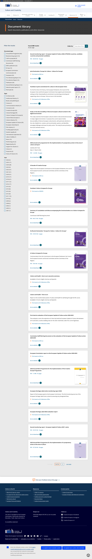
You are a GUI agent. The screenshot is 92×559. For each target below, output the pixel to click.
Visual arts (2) (9, 151)
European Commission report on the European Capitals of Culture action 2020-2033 (53, 353)
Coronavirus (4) (10, 108)
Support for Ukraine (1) (12, 146)
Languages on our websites (28, 539)
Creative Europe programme (13, 496)
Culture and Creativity (11, 511)
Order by (70, 46)
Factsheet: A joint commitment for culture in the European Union (48, 86)
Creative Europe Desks (67, 492)
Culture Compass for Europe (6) (14, 115)
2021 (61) (8, 172)
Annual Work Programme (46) (14, 53)
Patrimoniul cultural (11, 499)
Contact (46, 536)
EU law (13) (9, 68)
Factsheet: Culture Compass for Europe (41, 188)
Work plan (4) (9, 90)
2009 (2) (8, 201)
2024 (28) (8, 165)
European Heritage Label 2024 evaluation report (44, 411)
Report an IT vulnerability (11, 539)
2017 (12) (8, 181)
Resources (20, 19)
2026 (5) (8, 160)
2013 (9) (8, 191)
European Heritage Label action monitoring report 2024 (46, 391)
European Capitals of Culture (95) (14, 122)
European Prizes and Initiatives (14, 501)
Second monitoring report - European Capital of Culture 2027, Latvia (49, 427)
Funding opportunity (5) (12, 129)
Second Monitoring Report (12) (14, 85)
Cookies (39, 539)
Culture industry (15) (11, 120)
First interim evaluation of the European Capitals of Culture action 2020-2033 (52, 315)
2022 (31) (8, 169)
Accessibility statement (11, 522)
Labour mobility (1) (11, 137)
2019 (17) (8, 177)
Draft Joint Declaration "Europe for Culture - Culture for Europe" (48, 231)
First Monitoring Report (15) (13, 77)
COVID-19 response (39, 492)
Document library (38, 499)
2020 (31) (8, 174)
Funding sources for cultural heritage (42, 496)
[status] (45, 46)
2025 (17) (8, 162)
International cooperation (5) (13, 134)
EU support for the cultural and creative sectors (17, 494)
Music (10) (9, 139)
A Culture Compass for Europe (38, 253)
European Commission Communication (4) (12, 72)
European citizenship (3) (12, 125)
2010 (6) (8, 198)
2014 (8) (8, 189)
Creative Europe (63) (11, 110)
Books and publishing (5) (12, 101)
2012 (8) (8, 194)
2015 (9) (8, 186)
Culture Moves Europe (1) (13, 117)
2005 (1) (8, 208)
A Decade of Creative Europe (38, 165)
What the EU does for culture (13, 492)
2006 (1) (8, 206)
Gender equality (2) (11, 132)
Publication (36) (10, 82)
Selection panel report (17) (13, 87)
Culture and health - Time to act (39, 294)
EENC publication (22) (11, 65)
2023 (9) (8, 167)
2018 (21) (8, 179)
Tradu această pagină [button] (81, 5)
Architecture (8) (10, 96)
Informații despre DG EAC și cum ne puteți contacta (44, 515)
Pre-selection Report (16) (12, 80)
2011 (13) (8, 196)
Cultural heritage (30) (11, 113)
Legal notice (56, 539)
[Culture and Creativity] (13, 5)
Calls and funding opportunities (41, 494)
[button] (76, 6)
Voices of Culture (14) (11, 154)
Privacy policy (47, 539)
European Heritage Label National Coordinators (73, 494)
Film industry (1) (10, 127)
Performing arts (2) (11, 142)
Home (8, 15)
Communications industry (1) (13, 105)
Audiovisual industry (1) (12, 98)
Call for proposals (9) (11, 58)
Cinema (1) (9, 103)
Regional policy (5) (11, 144)
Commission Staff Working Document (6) (13, 62)
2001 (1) (8, 210)
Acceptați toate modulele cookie (51, 548)
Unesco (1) (9, 149)
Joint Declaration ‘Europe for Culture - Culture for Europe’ (46, 71)
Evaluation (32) (10, 75)
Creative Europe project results (41, 501)
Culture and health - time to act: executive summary (45, 276)
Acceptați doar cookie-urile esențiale (74, 548)
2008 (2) (8, 203)
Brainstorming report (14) (13, 56)
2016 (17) (8, 184)
